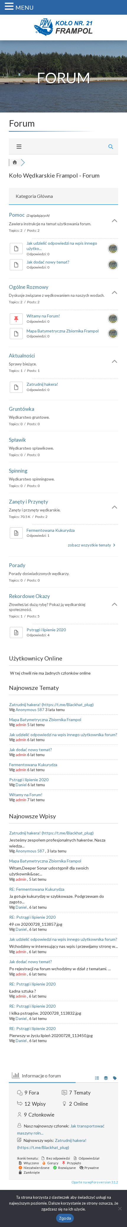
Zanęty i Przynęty (28, 502)
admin (21, 724)
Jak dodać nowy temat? (48, 261)
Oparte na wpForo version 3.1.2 (94, 1182)
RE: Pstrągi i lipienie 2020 (32, 917)
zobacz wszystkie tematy (90, 545)
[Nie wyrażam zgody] (120, 1208)
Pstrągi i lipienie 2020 (46, 629)
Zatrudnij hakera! (42, 384)
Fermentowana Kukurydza (51, 530)
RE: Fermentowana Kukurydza (36, 889)
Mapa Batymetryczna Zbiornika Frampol (63, 330)
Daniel (21, 784)
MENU (24, 7)
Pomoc (17, 215)
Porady (17, 565)
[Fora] (14, 162)
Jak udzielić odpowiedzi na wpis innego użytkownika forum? (63, 734)
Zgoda (65, 1218)
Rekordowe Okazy (29, 596)
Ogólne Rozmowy (28, 287)
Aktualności (22, 355)
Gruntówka (21, 409)
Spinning (18, 471)
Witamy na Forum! (43, 315)
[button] (10, 6)
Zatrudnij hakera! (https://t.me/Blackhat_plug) (51, 704)
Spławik (17, 440)
